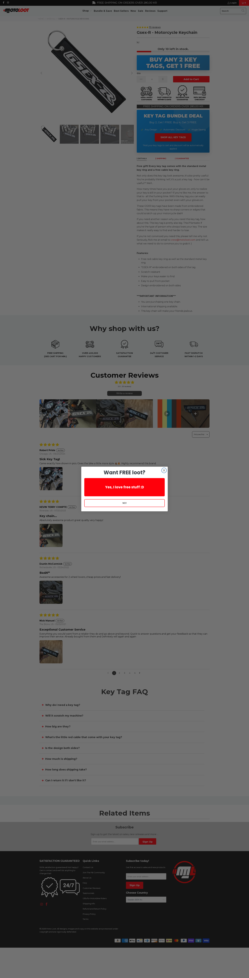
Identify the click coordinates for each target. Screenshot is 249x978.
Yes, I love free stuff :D (124, 487)
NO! (124, 503)
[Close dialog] (164, 470)
